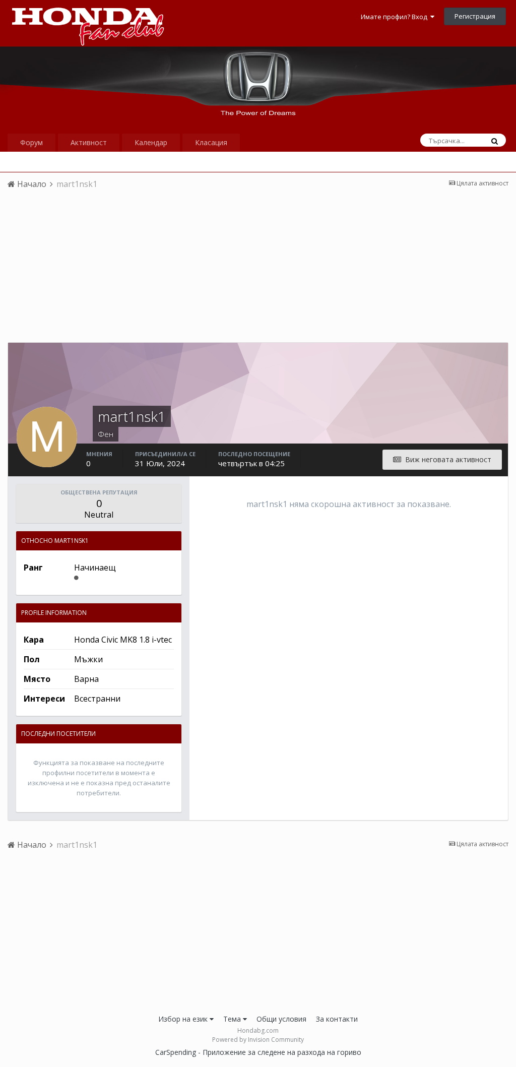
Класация (211, 142)
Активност (89, 142)
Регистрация (475, 16)
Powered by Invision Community (258, 1039)
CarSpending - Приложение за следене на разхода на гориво (258, 1052)
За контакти (337, 1019)
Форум (31, 142)
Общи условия (281, 1019)
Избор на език (184, 1019)
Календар (151, 142)
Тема (233, 1019)
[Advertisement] (258, 271)
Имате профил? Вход (395, 16)
